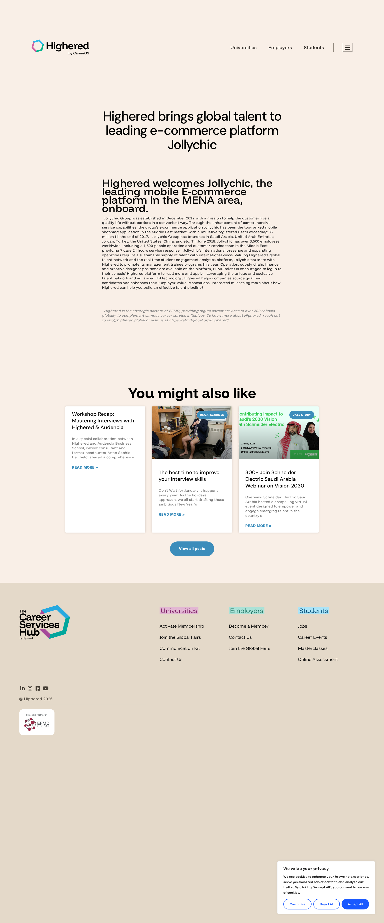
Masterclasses (313, 648)
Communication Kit (180, 648)
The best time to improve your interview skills (189, 475)
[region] (326, 887)
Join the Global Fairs (180, 637)
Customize (297, 904)
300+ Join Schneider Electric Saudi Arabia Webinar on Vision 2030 (274, 479)
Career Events (312, 637)
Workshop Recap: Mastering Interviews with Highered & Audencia (103, 421)
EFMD (218, 269)
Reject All (326, 904)
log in (272, 269)
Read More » (85, 467)
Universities (243, 47)
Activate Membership (182, 626)
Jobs (302, 626)
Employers (280, 47)
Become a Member (248, 626)
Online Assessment (318, 659)
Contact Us (171, 659)
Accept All (355, 904)
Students (314, 47)
